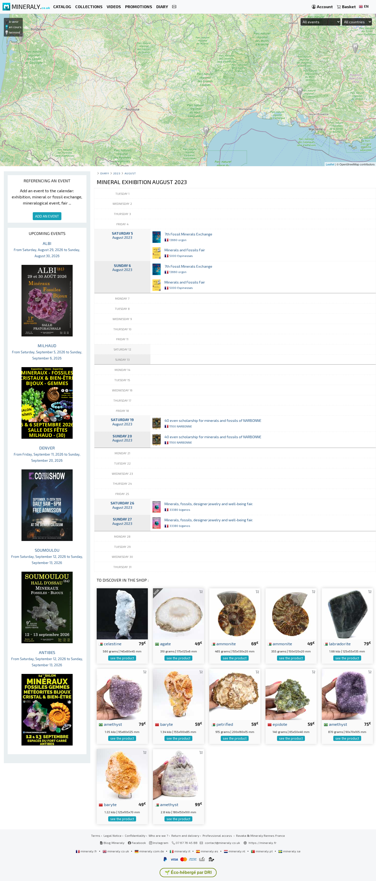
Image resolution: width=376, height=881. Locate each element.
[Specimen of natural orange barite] (122, 774)
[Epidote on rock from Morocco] (291, 693)
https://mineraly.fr (263, 842)
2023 (116, 173)
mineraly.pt (264, 851)
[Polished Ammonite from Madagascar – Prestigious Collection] (234, 613)
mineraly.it (182, 851)
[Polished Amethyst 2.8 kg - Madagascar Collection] (178, 774)
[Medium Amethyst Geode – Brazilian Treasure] (347, 693)
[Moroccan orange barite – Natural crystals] (178, 693)
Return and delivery (185, 835)
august (130, 173)
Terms (95, 835)
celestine (112, 643)
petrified (224, 724)
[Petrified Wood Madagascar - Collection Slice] (234, 693)
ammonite (225, 643)
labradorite (339, 643)
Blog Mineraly (114, 842)
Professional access (218, 835)
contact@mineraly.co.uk (222, 842)
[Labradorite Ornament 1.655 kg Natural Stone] (347, 613)
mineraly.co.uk (118, 851)
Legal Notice (112, 835)
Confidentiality (135, 835)
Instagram (160, 842)
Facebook (138, 842)
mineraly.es (209, 851)
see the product (122, 658)
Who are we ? (158, 835)
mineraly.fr (89, 851)
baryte (166, 724)
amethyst (112, 724)
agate (165, 643)
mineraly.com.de (152, 851)
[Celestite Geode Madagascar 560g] (122, 613)
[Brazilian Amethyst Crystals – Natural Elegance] (122, 693)
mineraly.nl (237, 851)
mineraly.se (291, 851)
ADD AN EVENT (47, 216)
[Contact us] (174, 7)
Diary (104, 173)
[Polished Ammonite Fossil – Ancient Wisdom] (291, 613)
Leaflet (330, 164)
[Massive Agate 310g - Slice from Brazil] (178, 613)
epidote (279, 724)
